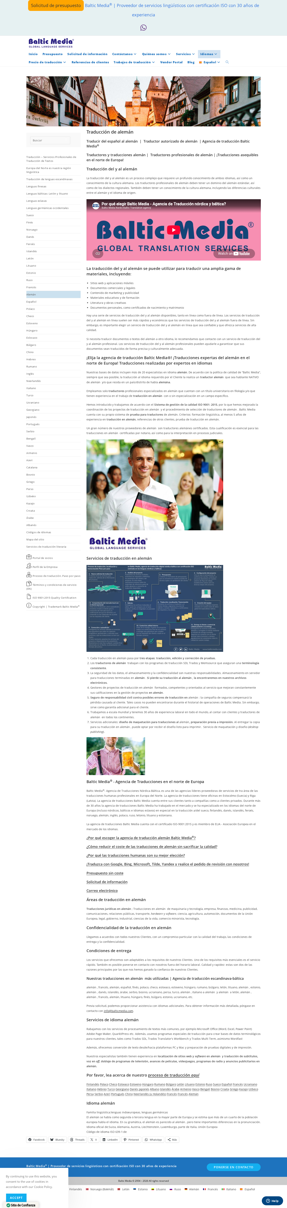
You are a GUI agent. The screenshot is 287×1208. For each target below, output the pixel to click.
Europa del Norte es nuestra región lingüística (48, 170)
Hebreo (31, 359)
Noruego (31, 229)
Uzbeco (253, 1089)
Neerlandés (33, 381)
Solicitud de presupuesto (56, 5)
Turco (30, 395)
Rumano (31, 366)
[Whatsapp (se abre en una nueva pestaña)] (143, 27)
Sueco (30, 215)
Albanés (31, 525)
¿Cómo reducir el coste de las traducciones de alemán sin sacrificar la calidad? (151, 846)
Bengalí (31, 438)
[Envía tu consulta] (66, 140)
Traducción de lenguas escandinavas (49, 179)
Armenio (31, 453)
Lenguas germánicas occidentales (47, 208)
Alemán (31, 294)
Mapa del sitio (35, 539)
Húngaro (31, 330)
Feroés (30, 244)
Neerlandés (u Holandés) (150, 1094)
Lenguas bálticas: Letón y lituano (47, 193)
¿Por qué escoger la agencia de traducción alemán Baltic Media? (141, 837)
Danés (30, 237)
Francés (31, 287)
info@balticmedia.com (118, 1011)
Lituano (31, 265)
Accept (16, 1198)
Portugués (32, 424)
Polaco (30, 309)
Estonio (31, 273)
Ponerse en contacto (234, 1167)
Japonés (31, 417)
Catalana (31, 467)
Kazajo (30, 503)
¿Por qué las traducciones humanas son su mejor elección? (135, 855)
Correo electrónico (102, 890)
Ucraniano (32, 402)
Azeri (29, 460)
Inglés (30, 373)
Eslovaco (31, 337)
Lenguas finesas (36, 186)
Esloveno (32, 323)
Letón (30, 258)
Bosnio (30, 474)
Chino (30, 352)
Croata (30, 510)
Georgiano (32, 409)
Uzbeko (31, 496)
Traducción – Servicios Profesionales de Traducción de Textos (51, 159)
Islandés (31, 251)
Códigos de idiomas (38, 532)
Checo (30, 316)
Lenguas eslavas (36, 201)
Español (31, 301)
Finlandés (92, 1084)
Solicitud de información (106, 881)
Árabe (30, 518)
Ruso (29, 280)
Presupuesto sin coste (104, 873)
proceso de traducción (173, 1075)
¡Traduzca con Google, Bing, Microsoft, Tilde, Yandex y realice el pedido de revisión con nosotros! (167, 864)
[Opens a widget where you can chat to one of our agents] (272, 1201)
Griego (30, 482)
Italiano (31, 388)
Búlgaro (31, 345)
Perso (30, 489)
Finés (29, 222)
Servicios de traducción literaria (46, 546)
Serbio (30, 431)
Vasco (30, 446)
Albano (154, 1089)
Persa (90, 1094)
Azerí (107, 1094)
